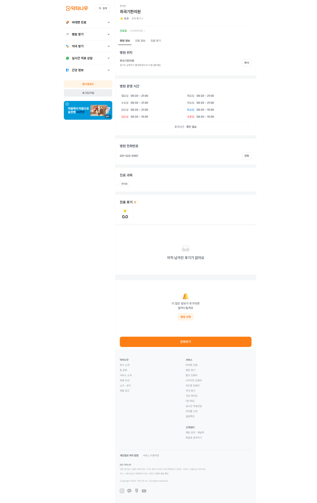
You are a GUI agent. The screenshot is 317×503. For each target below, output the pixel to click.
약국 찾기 (190, 390)
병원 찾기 (190, 370)
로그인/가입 (88, 92)
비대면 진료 (191, 364)
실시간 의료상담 (194, 406)
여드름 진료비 (193, 385)
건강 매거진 (191, 395)
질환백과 (190, 416)
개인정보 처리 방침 (129, 455)
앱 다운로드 (88, 84)
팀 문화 (123, 370)
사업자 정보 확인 (161, 473)
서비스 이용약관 (151, 455)
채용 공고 (124, 390)
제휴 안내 (124, 380)
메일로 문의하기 (194, 437)
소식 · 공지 (125, 385)
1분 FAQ (190, 400)
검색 (105, 8)
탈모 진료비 (191, 375)
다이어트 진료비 (194, 380)
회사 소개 (124, 364)
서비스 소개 (126, 375)
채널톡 (200, 432)
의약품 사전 (191, 411)
